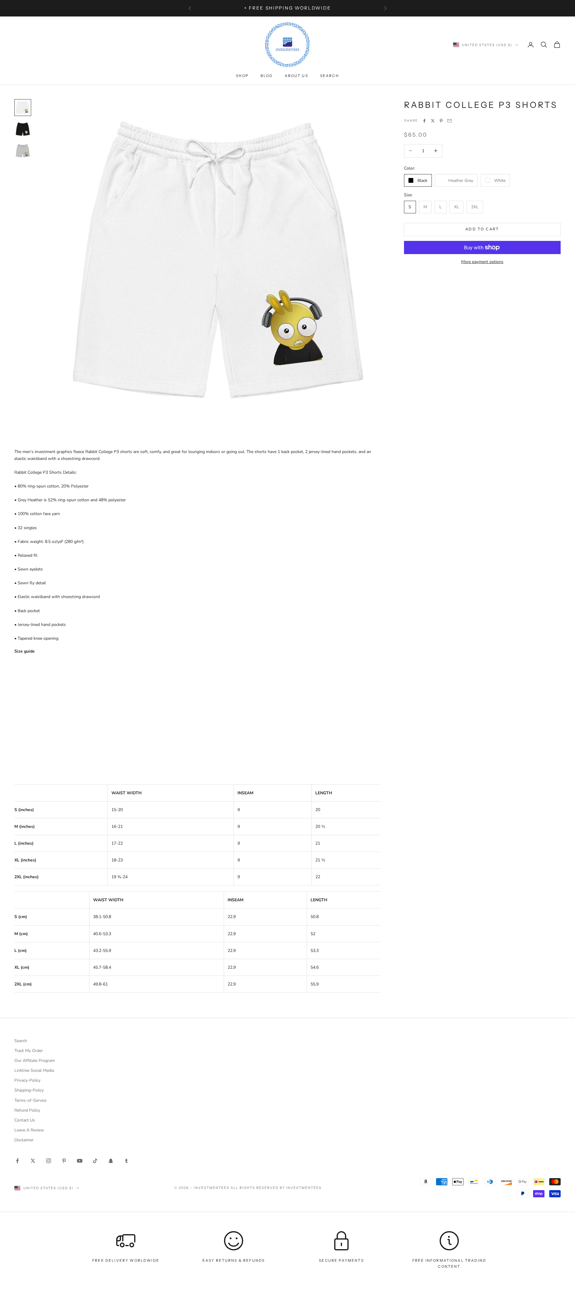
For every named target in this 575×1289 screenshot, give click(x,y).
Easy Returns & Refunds (233, 1260)
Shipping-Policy (29, 1090)
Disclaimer (24, 1140)
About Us (296, 75)
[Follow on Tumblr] (126, 1161)
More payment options (482, 262)
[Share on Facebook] (424, 120)
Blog (267, 75)
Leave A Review (29, 1130)
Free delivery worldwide (125, 1260)
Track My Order (28, 1050)
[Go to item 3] (22, 150)
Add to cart (482, 229)
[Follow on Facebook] (17, 1161)
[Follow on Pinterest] (64, 1161)
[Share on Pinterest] (441, 120)
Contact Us (24, 1120)
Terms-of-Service (30, 1100)
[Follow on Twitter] (33, 1161)
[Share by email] (449, 120)
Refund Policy (27, 1110)
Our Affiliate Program (34, 1060)
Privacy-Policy (27, 1080)
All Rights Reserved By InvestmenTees (276, 1188)
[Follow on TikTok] (95, 1161)
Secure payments (341, 1260)
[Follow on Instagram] (49, 1161)
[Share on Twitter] (432, 120)
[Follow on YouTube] (80, 1161)
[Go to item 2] (22, 129)
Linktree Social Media (34, 1070)
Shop (242, 75)
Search (329, 75)
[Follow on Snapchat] (111, 1161)
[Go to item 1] (22, 107)
